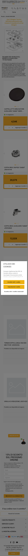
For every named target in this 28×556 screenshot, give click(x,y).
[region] (14, 278)
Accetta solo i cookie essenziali (14, 291)
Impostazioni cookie (14, 287)
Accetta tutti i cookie (14, 282)
